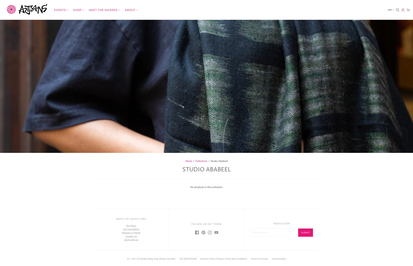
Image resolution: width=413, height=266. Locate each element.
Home (188, 161)
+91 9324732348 (187, 258)
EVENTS (60, 10)
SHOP (77, 10)
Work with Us (131, 239)
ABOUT (130, 10)
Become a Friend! (131, 232)
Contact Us (131, 236)
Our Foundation (131, 229)
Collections (201, 161)
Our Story (131, 225)
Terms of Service (259, 258)
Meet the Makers (103, 10)
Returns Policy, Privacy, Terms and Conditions (223, 258)
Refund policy (279, 258)
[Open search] (397, 10)
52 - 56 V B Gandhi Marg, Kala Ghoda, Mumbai (151, 258)
